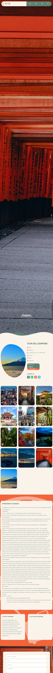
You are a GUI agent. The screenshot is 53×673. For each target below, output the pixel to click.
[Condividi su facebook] (28, 377)
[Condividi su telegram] (39, 377)
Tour (30, 358)
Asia (30, 347)
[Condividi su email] (35, 377)
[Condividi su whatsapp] (32, 377)
